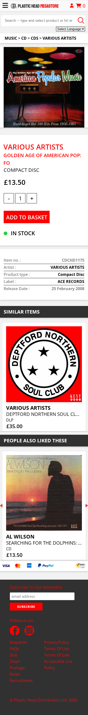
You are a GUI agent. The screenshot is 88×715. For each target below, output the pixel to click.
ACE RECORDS (71, 281)
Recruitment (21, 680)
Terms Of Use (56, 648)
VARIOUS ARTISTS (59, 38)
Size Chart (15, 658)
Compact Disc (71, 274)
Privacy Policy (56, 642)
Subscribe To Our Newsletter (36, 587)
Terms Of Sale (56, 655)
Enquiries (18, 642)
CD (24, 38)
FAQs (14, 648)
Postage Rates (17, 671)
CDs (34, 38)
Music (11, 38)
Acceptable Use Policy (58, 664)
